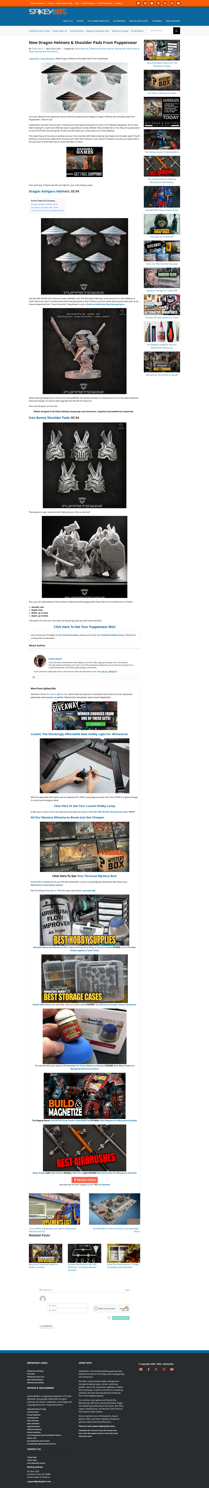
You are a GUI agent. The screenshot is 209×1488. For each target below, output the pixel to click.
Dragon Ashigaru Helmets (49, 191)
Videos (119, 3)
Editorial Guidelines (34, 1429)
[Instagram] (34, 677)
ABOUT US (68, 21)
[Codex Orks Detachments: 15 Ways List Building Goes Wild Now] (123, 1245)
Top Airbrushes (77, 31)
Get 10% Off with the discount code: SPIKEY (114, 811)
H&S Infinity (57, 1173)
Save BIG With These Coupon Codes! (162, 210)
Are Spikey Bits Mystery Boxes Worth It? (41, 1444)
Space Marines (81, 48)
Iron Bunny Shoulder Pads (49, 417)
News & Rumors (37, 3)
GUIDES (80, 21)
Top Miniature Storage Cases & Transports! (115, 1004)
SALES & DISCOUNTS (138, 21)
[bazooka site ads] (84, 148)
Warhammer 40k (64, 3)
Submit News (32, 1460)
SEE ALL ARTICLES (109, 671)
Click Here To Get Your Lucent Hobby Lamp (84, 806)
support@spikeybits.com (39, 1481)
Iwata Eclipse (39, 1173)
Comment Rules (33, 1412)
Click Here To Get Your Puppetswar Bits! (84, 627)
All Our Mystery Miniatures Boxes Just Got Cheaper (67, 817)
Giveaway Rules (32, 1418)
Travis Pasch (37, 48)
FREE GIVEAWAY (173, 21)
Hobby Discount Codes (39, 31)
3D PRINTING (119, 21)
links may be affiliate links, (57, 694)
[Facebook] (148, 1369)
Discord (152, 3)
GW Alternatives (105, 3)
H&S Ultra (77, 1173)
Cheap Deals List (59, 31)
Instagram (172, 3)
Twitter (165, 3)
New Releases (88, 3)
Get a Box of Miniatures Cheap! (162, 93)
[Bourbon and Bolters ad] (162, 98)
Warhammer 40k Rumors (46, 51)
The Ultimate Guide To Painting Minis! (162, 152)
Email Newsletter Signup (36, 1463)
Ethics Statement (33, 1424)
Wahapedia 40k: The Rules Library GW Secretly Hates (98, 1430)
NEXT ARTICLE (134, 1221)
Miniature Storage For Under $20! (162, 290)
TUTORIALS (157, 21)
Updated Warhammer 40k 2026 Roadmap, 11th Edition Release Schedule (82, 1267)
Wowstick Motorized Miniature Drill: (50, 947)
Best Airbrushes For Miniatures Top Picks (117, 1173)
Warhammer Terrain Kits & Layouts (162, 375)
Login (127, 1290)
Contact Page (32, 1457)
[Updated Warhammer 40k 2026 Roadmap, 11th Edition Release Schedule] (84, 1245)
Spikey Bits (34, 58)
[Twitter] (156, 1369)
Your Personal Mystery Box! (97, 876)
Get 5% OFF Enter (59, 1120)
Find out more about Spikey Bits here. (97, 1426)
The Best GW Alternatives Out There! (162, 317)
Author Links (31, 1438)
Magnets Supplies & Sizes (97, 31)
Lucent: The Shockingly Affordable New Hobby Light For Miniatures (79, 734)
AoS (77, 3)
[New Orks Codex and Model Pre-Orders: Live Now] (45, 1245)
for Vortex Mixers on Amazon (90, 1065)
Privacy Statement (33, 1415)
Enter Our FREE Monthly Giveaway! (162, 264)
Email (145, 3)
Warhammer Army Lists (35, 1377)
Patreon (138, 3)
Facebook (158, 3)
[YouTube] (172, 1369)
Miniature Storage (120, 31)
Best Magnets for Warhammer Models (118, 1120)
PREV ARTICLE (36, 1221)
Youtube (178, 3)
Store (51, 3)
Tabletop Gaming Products (101, 48)
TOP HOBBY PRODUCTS (98, 21)
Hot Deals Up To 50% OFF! (162, 237)
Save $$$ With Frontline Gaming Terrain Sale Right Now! (116, 1230)
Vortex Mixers (137, 31)
